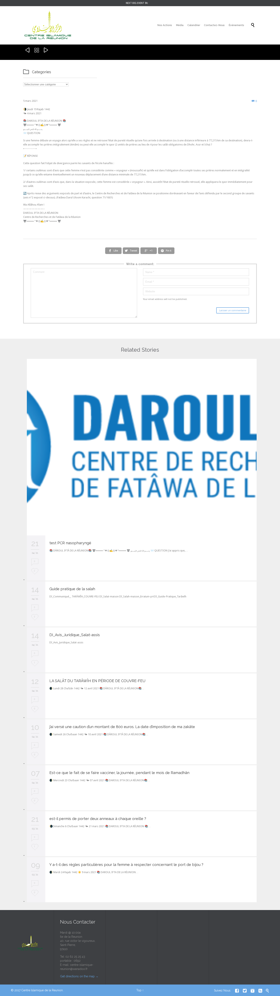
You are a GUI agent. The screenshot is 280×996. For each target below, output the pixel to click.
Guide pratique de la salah (72, 589)
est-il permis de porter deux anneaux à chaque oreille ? (97, 818)
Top (138, 990)
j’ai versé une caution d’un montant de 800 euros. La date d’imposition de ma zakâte (122, 727)
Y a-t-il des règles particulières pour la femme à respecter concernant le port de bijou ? (126, 864)
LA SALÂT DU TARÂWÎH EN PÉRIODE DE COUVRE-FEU (97, 681)
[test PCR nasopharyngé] (142, 447)
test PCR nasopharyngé (70, 543)
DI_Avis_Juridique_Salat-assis (74, 635)
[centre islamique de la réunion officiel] (47, 25)
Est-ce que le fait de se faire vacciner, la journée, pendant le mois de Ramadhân (119, 773)
